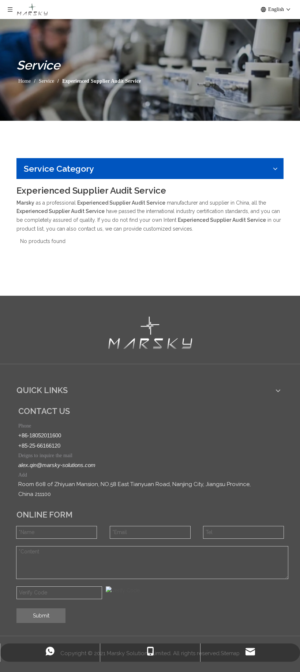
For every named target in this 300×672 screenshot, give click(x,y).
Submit (41, 616)
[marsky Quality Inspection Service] (150, 333)
